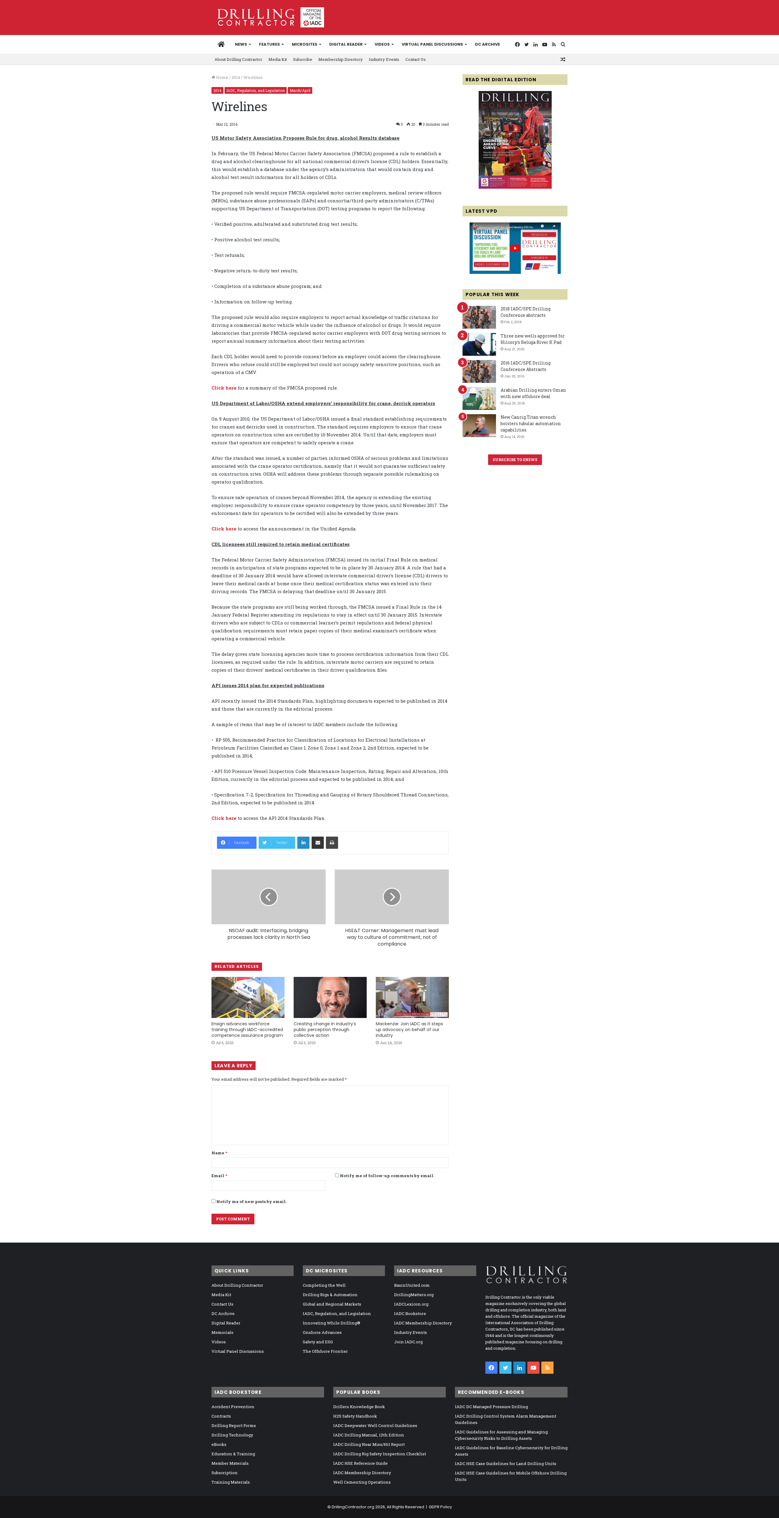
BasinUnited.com (412, 1285)
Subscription (224, 1472)
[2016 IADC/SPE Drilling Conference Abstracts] (479, 371)
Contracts (221, 1416)
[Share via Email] (318, 843)
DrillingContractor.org (353, 1507)
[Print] (332, 843)
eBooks (218, 1444)
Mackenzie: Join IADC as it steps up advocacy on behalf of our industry (409, 1029)
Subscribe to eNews (515, 459)
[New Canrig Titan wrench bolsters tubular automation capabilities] (479, 425)
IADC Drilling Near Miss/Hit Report (369, 1444)
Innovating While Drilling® (331, 1323)
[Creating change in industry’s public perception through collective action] (330, 997)
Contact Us (415, 59)
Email (219, 1175)
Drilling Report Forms (233, 1425)
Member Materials (230, 1463)
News (241, 44)
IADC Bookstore (410, 1313)
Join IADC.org (408, 1342)
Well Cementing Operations (362, 1482)
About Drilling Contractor (238, 59)
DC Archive (487, 44)
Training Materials (230, 1482)
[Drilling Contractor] (267, 17)
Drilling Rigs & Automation (330, 1294)
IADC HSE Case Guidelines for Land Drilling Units (505, 1463)
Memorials (222, 1332)
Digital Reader (346, 44)
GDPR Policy (440, 1507)
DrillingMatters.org (414, 1294)
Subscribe (302, 59)
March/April (300, 90)
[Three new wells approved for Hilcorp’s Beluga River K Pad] (479, 344)
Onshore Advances (322, 1332)
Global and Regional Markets (332, 1304)
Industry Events (384, 59)
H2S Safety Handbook (355, 1416)
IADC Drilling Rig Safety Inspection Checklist (379, 1454)
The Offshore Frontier (325, 1351)
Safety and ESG (318, 1342)
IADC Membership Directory (423, 1323)
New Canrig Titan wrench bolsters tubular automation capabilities (531, 423)
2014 (236, 77)
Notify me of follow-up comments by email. (387, 1175)
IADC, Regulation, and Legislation (255, 90)
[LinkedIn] (303, 843)
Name (219, 1153)
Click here (223, 388)
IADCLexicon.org (411, 1304)
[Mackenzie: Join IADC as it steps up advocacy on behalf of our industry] (412, 997)
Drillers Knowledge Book (359, 1406)
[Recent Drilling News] (515, 187)
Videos (382, 44)
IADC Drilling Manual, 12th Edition (368, 1435)
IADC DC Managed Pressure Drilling (491, 1406)
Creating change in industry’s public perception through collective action (325, 1029)
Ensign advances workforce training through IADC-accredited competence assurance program (247, 1029)
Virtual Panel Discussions (432, 44)
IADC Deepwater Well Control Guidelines (375, 1425)
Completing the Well (324, 1285)
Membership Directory (340, 59)
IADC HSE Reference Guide (360, 1463)
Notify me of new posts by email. (251, 1201)
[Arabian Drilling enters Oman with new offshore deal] (479, 398)
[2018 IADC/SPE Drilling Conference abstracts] (479, 317)
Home (221, 77)
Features (269, 44)
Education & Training (233, 1454)
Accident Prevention (232, 1406)
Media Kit (277, 59)
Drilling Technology (232, 1435)
